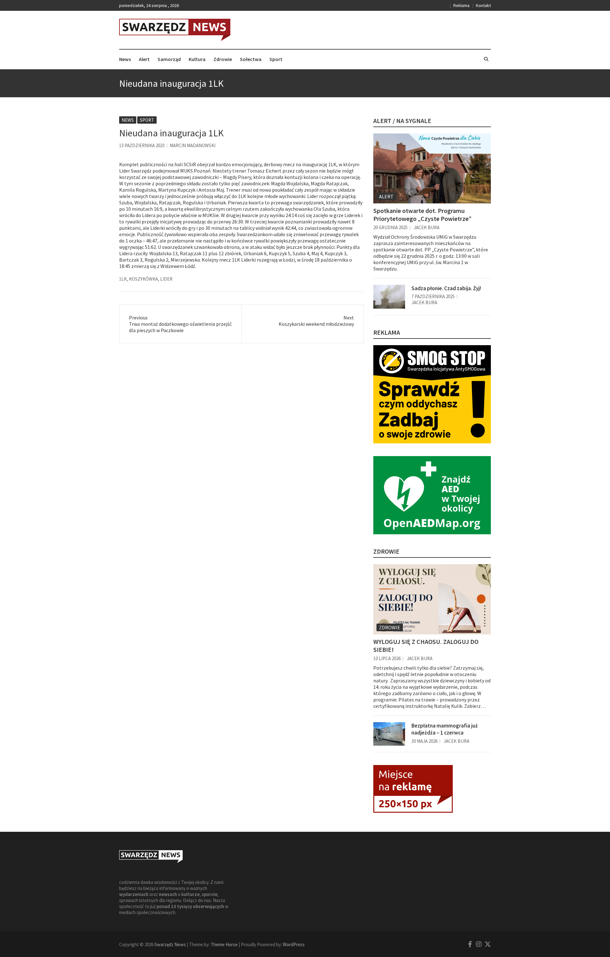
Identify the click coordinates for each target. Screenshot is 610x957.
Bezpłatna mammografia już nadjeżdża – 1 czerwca (444, 729)
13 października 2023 (142, 145)
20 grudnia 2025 (390, 227)
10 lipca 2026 (387, 658)
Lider (166, 279)
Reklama (461, 5)
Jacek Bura (426, 227)
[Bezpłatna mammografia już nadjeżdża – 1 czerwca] (389, 734)
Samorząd (169, 59)
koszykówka (143, 279)
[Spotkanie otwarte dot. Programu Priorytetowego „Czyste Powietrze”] (432, 168)
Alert (144, 59)
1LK (123, 279)
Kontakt (483, 5)
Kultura (197, 59)
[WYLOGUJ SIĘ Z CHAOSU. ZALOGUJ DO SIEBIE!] (432, 599)
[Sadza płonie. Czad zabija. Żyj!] (389, 297)
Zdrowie (223, 59)
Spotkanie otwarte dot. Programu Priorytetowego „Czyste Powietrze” (422, 214)
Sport (275, 59)
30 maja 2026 (424, 741)
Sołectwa (250, 59)
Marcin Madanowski (192, 145)
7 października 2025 (433, 296)
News (125, 59)
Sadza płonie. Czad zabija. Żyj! (446, 288)
